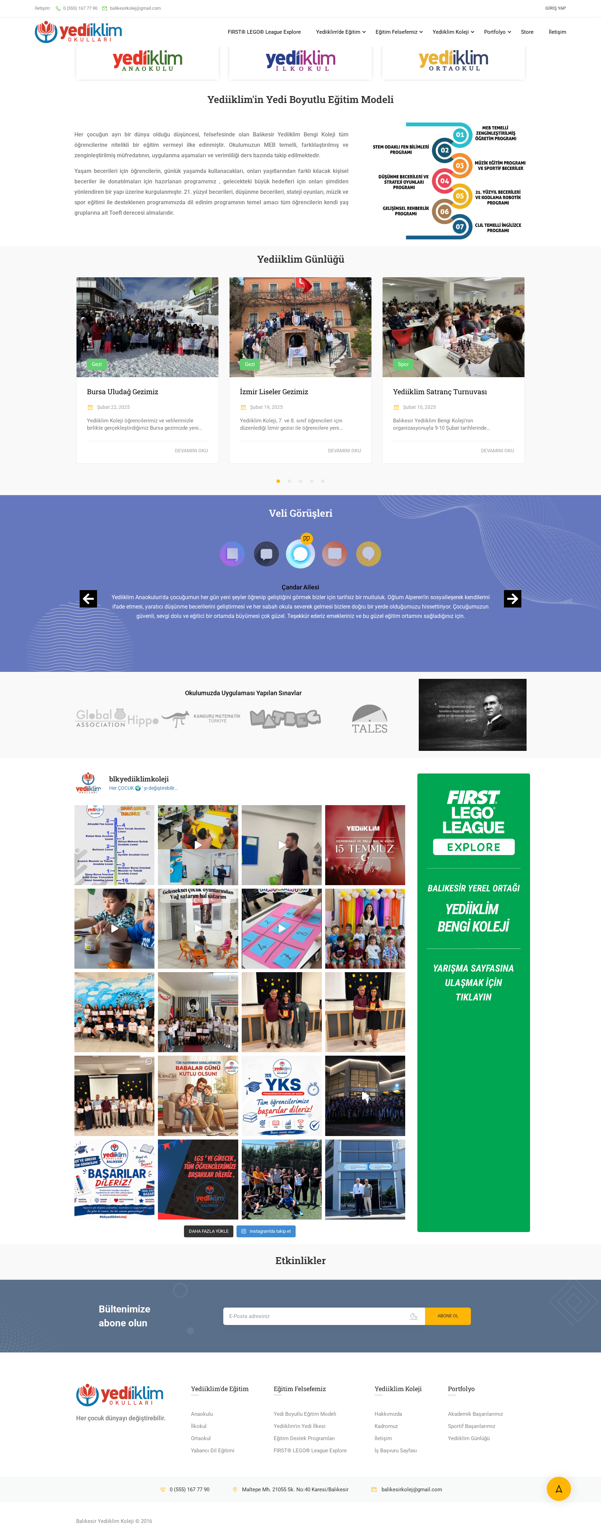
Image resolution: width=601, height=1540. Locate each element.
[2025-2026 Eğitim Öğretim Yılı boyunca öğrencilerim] (365, 1012)
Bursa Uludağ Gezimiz (122, 391)
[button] (278, 481)
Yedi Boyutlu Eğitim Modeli (305, 1414)
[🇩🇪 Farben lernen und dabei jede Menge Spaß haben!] (282, 845)
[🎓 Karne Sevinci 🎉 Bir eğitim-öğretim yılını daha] (365, 929)
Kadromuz (386, 1426)
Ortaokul (201, 1438)
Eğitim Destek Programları (304, 1438)
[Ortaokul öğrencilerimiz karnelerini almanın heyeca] (114, 1012)
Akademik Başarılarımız (475, 1414)
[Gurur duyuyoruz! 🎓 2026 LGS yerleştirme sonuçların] (114, 845)
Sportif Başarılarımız (471, 1426)
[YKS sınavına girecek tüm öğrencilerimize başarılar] (282, 1096)
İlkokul (199, 1426)
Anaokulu (202, 1414)
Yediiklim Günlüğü (469, 1438)
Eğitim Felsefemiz (396, 32)
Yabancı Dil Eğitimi (212, 1450)
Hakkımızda (388, 1414)
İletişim (557, 32)
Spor (403, 364)
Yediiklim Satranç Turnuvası (440, 391)
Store (527, 32)
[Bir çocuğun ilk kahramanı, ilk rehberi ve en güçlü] (198, 1096)
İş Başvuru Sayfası (396, 1450)
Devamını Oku (191, 450)
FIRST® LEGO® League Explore (264, 32)
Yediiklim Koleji (451, 32)
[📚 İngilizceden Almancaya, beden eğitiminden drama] (198, 845)
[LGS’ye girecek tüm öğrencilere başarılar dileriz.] (198, 1180)
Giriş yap (555, 8)
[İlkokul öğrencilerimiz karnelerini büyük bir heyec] (198, 1012)
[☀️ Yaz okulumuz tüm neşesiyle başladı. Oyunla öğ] (282, 929)
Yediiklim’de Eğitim (338, 32)
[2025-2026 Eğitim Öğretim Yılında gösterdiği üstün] (282, 1012)
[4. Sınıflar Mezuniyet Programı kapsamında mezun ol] (365, 1096)
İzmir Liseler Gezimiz (274, 391)
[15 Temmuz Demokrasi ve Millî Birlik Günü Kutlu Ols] (365, 845)
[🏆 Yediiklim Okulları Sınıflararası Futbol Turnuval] (282, 1180)
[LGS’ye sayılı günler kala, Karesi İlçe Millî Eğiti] (365, 1180)
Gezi (97, 364)
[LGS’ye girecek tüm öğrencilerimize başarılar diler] (114, 1180)
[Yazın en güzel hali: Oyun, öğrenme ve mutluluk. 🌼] (114, 929)
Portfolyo (495, 32)
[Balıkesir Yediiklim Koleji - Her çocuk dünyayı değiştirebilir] (78, 32)
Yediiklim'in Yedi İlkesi (300, 1426)
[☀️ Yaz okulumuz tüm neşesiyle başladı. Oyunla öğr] (198, 929)
